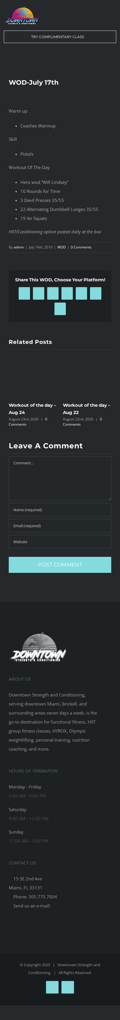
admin (19, 247)
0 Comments (81, 247)
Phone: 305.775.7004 (34, 897)
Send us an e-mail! (31, 906)
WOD (61, 247)
